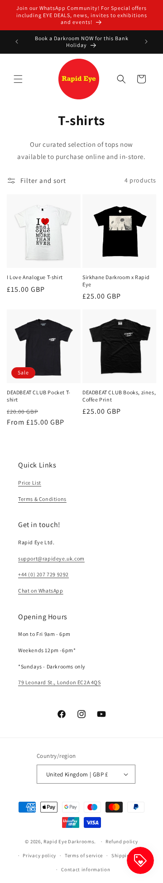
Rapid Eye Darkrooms (68, 841)
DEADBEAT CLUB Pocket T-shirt (39, 396)
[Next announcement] (146, 41)
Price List (29, 482)
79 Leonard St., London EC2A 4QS (59, 682)
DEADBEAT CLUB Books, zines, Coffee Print (119, 396)
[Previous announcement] (17, 41)
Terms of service (84, 855)
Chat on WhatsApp (40, 590)
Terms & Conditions (42, 498)
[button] (18, 79)
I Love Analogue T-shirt (35, 277)
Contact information (85, 869)
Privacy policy (39, 855)
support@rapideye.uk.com (51, 558)
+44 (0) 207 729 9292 (43, 574)
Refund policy (121, 841)
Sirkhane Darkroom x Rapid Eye (116, 281)
